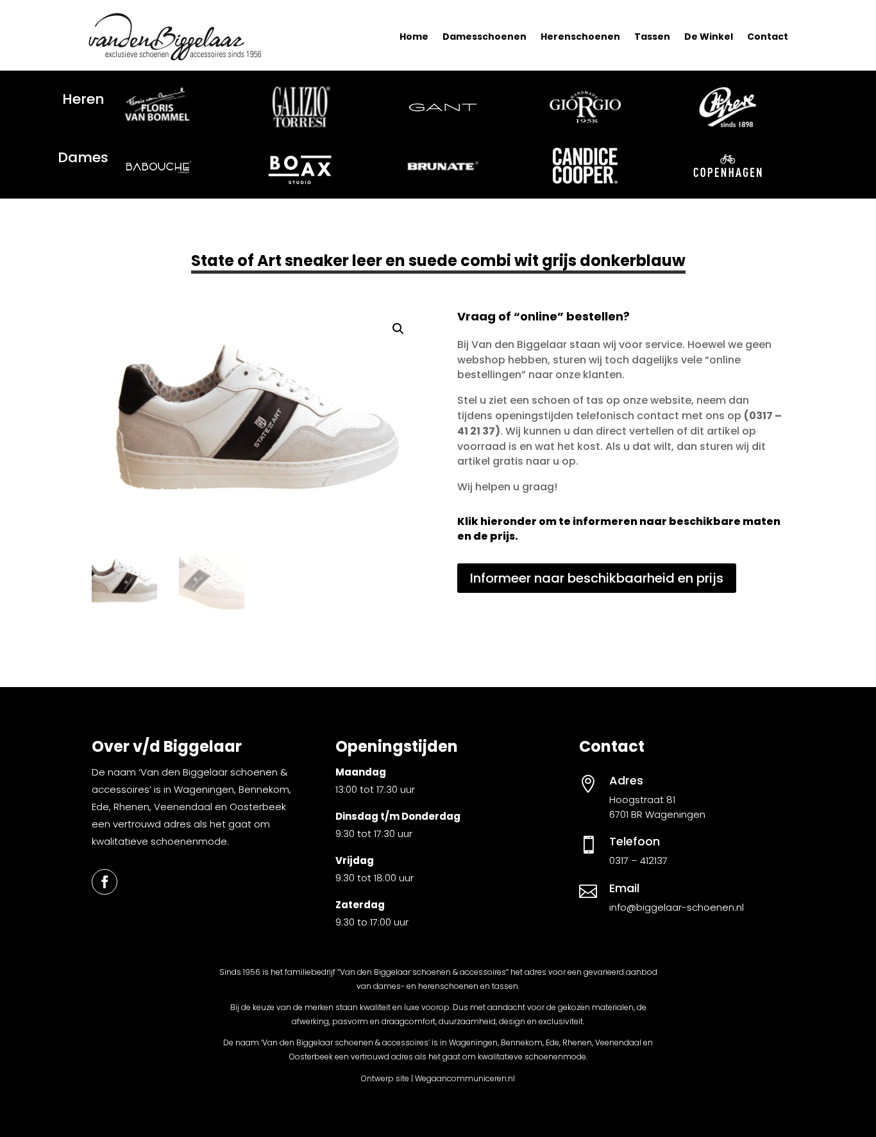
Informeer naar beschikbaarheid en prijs (596, 578)
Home (414, 36)
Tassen (652, 36)
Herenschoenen (580, 36)
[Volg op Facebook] (104, 882)
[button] (398, 328)
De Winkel (708, 36)
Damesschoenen (484, 36)
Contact (767, 36)
